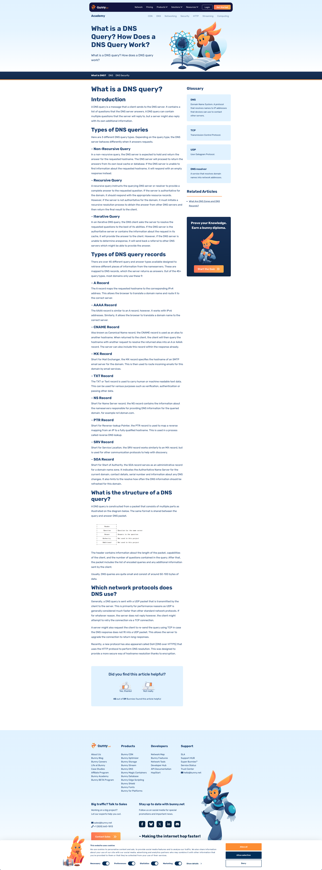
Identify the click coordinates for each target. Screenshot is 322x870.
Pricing (149, 7)
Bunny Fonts (128, 787)
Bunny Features (159, 758)
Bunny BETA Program (102, 780)
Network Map (158, 754)
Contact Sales (102, 836)
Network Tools (158, 761)
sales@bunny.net (103, 822)
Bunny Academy (100, 776)
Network (139, 7)
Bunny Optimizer (130, 758)
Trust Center (187, 769)
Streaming (208, 16)
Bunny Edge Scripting (132, 780)
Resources (191, 7)
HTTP (196, 16)
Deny (243, 863)
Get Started (222, 7)
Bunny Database (129, 776)
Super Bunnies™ (189, 761)
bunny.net (101, 745)
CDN (150, 16)
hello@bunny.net (192, 772)
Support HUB (188, 758)
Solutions (175, 7)
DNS (158, 16)
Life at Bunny (98, 765)
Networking (171, 16)
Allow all (244, 847)
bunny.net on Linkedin (168, 824)
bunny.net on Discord (177, 824)
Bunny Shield (128, 783)
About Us (96, 754)
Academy (98, 16)
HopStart (155, 772)
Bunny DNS (127, 769)
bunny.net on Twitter (160, 824)
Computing (223, 16)
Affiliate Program (100, 772)
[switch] (131, 863)
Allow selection (243, 855)
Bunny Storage (129, 761)
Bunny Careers (99, 761)
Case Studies (98, 769)
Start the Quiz (206, 269)
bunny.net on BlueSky (151, 824)
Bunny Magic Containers (134, 772)
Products (161, 7)
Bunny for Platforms (131, 790)
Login (207, 7)
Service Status (188, 765)
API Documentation (161, 769)
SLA (183, 754)
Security (184, 16)
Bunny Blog (97, 758)
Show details (192, 863)
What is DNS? (98, 75)
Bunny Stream (128, 765)
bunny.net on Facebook (142, 824)
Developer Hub (158, 765)
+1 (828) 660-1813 (103, 826)
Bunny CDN (127, 754)
